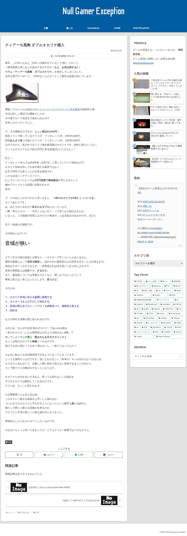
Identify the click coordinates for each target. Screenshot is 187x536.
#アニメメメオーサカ (153, 215)
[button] (109, 455)
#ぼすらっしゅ (151, 210)
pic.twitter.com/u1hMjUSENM (153, 232)
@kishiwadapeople (143, 63)
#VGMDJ (157, 228)
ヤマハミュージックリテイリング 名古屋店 (56, 109)
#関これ (147, 206)
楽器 (9, 442)
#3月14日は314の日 (154, 201)
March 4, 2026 (145, 241)
